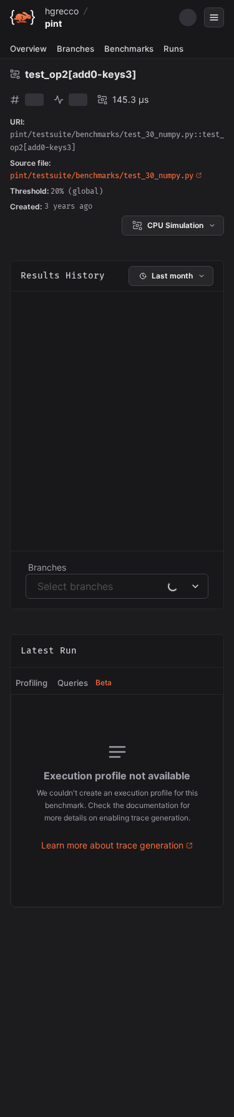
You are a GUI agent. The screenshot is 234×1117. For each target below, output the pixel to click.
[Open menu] (214, 17)
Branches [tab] (75, 49)
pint (53, 23)
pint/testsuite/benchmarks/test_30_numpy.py (101, 176)
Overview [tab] (28, 49)
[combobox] (39, 586)
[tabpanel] (117, 800)
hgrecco (62, 11)
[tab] (31, 683)
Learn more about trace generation (112, 845)
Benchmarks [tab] (129, 49)
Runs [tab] (173, 49)
